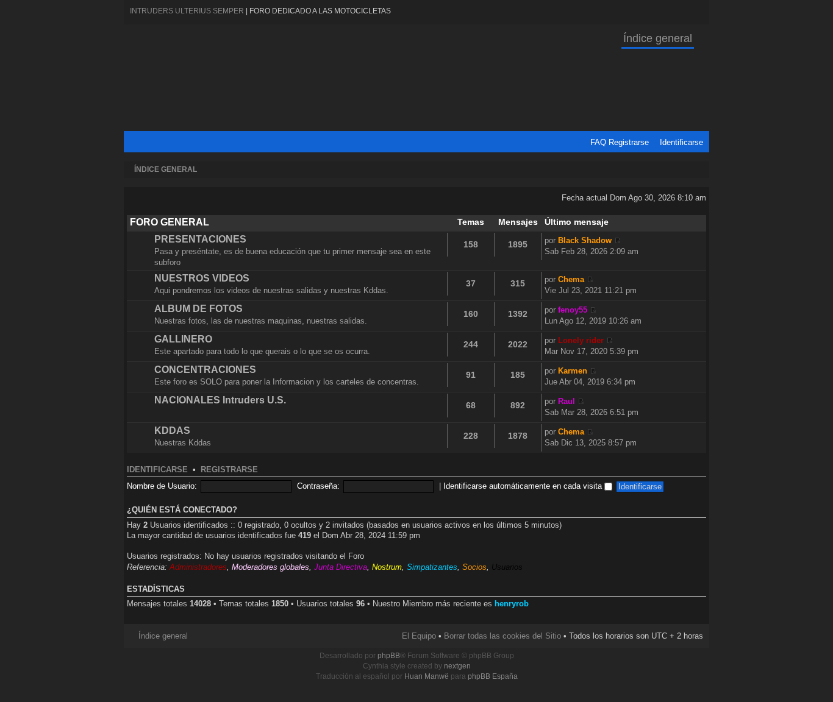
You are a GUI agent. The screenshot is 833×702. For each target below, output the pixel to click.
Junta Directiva (340, 567)
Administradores (198, 567)
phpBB (388, 655)
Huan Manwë (426, 676)
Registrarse (629, 142)
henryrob (512, 603)
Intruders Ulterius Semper (187, 11)
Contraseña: (318, 486)
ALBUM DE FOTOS (198, 308)
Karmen (572, 370)
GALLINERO (183, 339)
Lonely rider (581, 340)
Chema (571, 279)
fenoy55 (572, 309)
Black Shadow (585, 240)
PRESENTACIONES (200, 239)
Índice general (657, 38)
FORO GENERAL (169, 222)
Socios (474, 567)
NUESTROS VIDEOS (201, 278)
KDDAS (172, 430)
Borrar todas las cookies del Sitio (502, 635)
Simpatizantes (432, 567)
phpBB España (493, 676)
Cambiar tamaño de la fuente (697, 170)
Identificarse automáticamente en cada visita (523, 486)
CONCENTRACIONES (205, 369)
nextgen (457, 666)
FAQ (598, 142)
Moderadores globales (270, 567)
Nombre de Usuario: (162, 486)
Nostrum (387, 567)
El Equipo (419, 635)
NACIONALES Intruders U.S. (220, 400)
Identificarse (681, 142)
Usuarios (507, 567)
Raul (566, 401)
